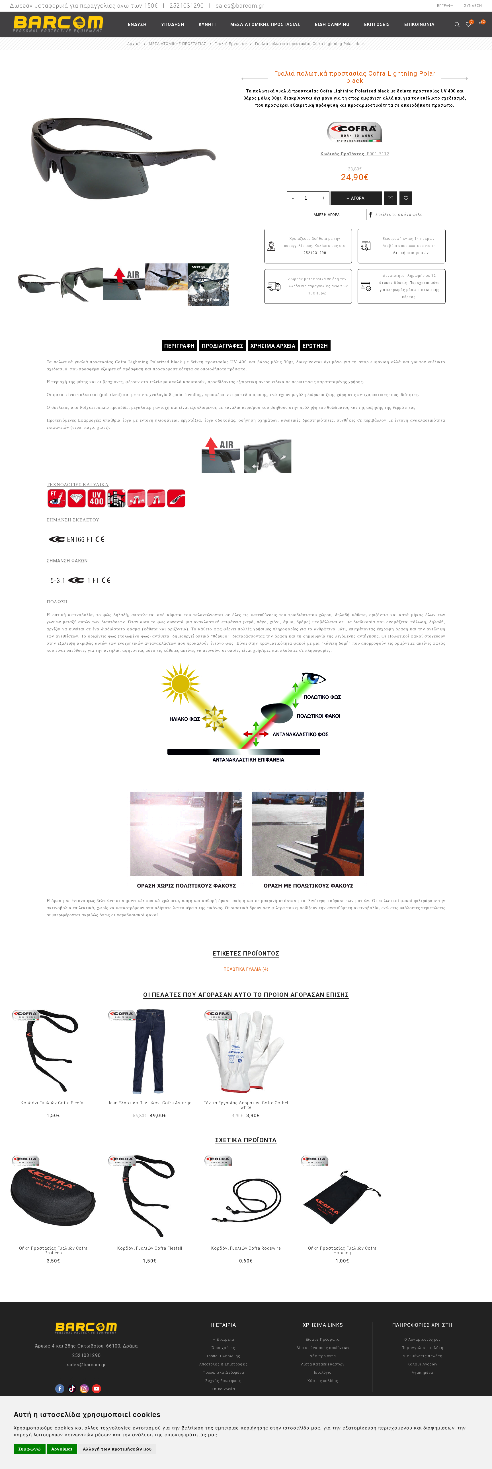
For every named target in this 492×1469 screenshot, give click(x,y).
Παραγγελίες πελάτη (422, 1348)
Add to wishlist (405, 198)
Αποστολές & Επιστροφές (223, 1364)
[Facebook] (59, 1379)
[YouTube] (96, 1379)
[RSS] (108, 1391)
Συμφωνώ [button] (29, 1449)
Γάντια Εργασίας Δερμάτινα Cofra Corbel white (246, 1105)
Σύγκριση (390, 198)
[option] (39, 284)
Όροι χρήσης (223, 1348)
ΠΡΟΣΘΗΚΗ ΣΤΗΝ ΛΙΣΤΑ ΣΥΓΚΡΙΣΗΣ (41, 1051)
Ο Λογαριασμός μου (422, 1339)
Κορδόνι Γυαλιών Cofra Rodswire (246, 1248)
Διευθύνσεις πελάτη (422, 1356)
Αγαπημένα (53, 1051)
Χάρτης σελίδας (323, 1381)
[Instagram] (84, 1379)
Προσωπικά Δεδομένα (223, 1372)
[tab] (179, 345)
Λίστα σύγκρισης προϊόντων (322, 1348)
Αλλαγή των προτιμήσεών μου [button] (117, 1449)
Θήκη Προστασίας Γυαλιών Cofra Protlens (53, 1250)
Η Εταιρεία (223, 1339)
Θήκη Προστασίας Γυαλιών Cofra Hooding (342, 1250)
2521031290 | (192, 5)
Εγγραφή (445, 6)
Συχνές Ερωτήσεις (223, 1381)
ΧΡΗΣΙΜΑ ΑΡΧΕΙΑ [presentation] (273, 346)
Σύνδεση (473, 6)
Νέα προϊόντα (322, 1356)
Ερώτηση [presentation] (315, 346)
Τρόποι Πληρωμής (223, 1356)
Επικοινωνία (223, 1389)
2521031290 (86, 1355)
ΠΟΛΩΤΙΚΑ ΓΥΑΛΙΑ (242, 969)
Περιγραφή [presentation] (179, 346)
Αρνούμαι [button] (62, 1449)
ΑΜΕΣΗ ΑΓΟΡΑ (326, 215)
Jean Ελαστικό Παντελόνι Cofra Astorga (150, 1103)
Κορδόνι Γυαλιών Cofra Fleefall (53, 1103)
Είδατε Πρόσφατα (323, 1339)
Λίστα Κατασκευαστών (323, 1364)
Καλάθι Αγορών (422, 1364)
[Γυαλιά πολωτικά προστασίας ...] (253, 79)
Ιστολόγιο (322, 1372)
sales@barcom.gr (240, 5)
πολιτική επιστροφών (409, 253)
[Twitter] (72, 1379)
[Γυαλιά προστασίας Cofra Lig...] (456, 79)
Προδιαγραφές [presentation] (222, 346)
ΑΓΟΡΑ (65, 1051)
